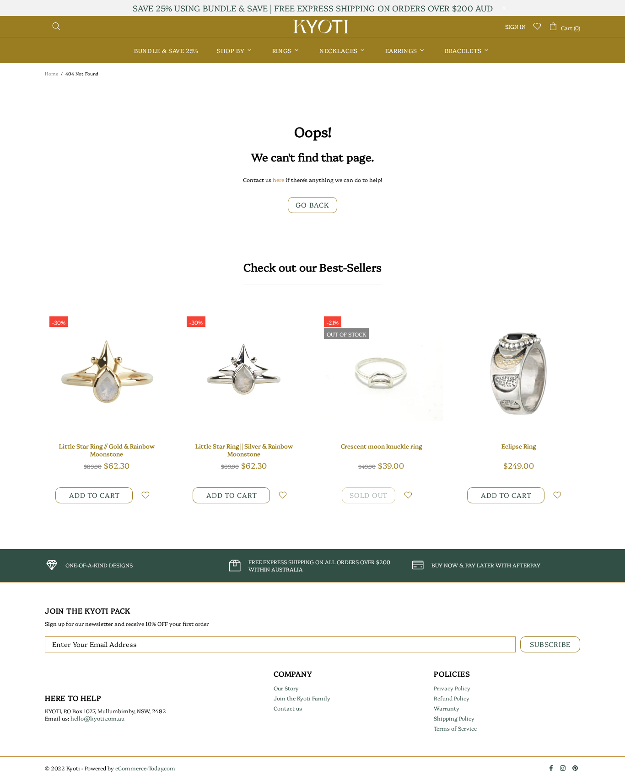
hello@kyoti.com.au (97, 718)
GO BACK (312, 204)
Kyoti (320, 26)
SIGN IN (515, 26)
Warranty (446, 708)
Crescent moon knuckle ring (381, 446)
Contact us (288, 708)
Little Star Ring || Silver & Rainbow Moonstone (244, 450)
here (278, 179)
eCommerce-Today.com (145, 768)
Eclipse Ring (518, 446)
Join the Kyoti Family (302, 698)
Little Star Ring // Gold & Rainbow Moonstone (107, 450)
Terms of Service (455, 728)
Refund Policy (451, 698)
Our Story (286, 688)
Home (51, 73)
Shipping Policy (454, 718)
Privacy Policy (452, 688)
